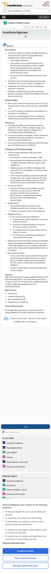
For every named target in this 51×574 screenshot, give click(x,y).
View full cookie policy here (14, 543)
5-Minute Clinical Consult (18, 23)
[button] (44, 17)
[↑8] (25, 427)
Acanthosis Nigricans (15, 32)
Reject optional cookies (25, 558)
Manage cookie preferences (25, 566)
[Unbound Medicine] (45, 4)
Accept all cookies (25, 551)
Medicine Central (18, 4)
